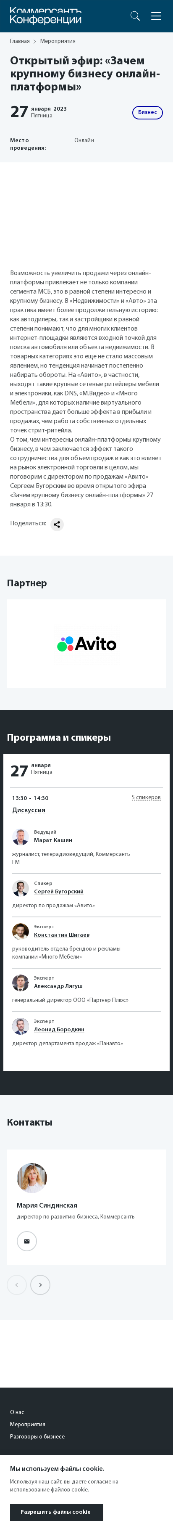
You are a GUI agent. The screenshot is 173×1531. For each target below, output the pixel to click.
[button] (40, 1285)
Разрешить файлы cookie (56, 1512)
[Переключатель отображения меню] (156, 16)
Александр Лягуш (58, 986)
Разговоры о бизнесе (37, 1437)
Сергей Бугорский (59, 892)
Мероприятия (27, 1425)
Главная (20, 41)
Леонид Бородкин (59, 1030)
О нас (17, 1412)
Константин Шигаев (61, 935)
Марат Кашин (53, 840)
